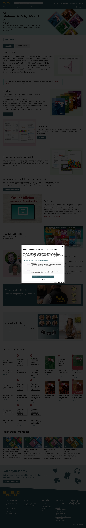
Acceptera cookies (37, 276)
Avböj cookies (49, 276)
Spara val (43, 279)
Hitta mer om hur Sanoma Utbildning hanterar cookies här (35, 260)
